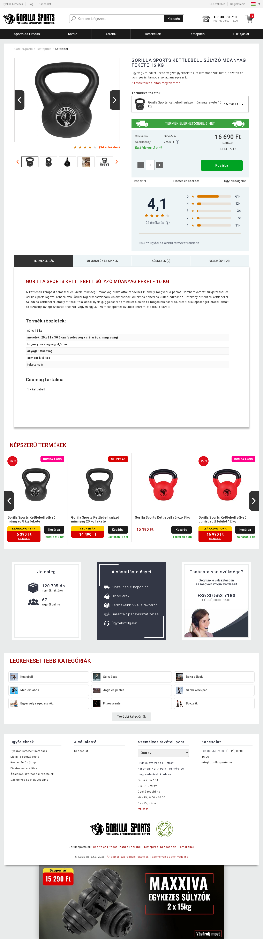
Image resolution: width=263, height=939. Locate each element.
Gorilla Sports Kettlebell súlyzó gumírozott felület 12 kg (222, 519)
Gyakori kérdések (13, 4)
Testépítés (44, 49)
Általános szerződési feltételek (32, 774)
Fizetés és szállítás (186, 181)
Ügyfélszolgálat (235, 181)
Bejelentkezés (217, 4)
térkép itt (143, 808)
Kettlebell (62, 49)
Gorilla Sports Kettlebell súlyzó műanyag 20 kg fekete (95, 519)
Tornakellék (186, 846)
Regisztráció (237, 4)
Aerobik (136, 846)
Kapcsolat (45, 4)
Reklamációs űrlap (23, 762)
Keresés (173, 19)
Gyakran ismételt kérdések (28, 751)
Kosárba (221, 165)
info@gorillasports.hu (217, 762)
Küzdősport (168, 846)
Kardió (124, 846)
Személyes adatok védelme (29, 779)
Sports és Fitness (105, 846)
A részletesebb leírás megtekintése (156, 83)
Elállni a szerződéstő (24, 756)
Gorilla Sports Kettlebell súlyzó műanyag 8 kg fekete (31, 519)
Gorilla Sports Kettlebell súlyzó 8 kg (162, 517)
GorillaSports (23, 49)
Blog (30, 4)
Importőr (140, 181)
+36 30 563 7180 (216, 595)
